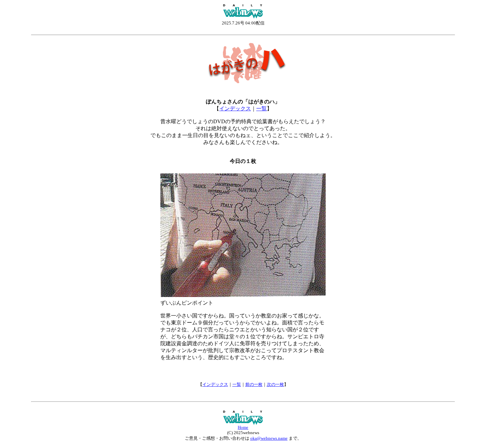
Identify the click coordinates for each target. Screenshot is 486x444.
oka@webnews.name (269, 438)
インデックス (235, 108)
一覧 (261, 108)
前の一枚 (254, 384)
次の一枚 (275, 384)
